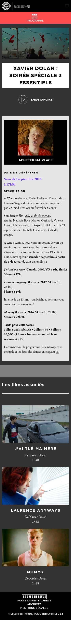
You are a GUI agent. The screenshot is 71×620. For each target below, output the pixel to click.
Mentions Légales (34, 608)
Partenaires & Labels (34, 600)
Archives (34, 604)
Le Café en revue (34, 596)
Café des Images (16, 6)
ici (57, 351)
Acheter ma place (36, 160)
